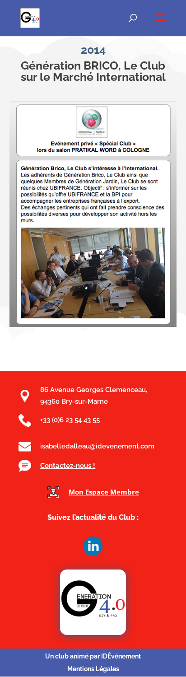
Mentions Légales (93, 668)
